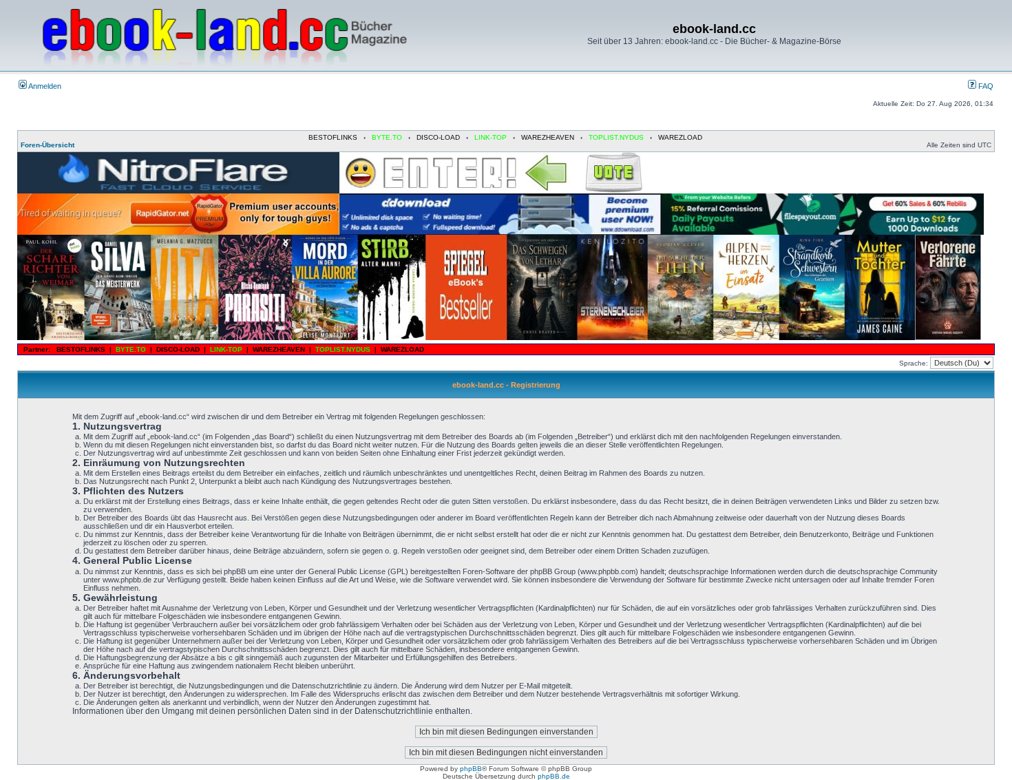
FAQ (984, 86)
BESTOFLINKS (332, 137)
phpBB (471, 768)
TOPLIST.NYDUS (616, 137)
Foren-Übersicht (47, 145)
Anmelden (44, 86)
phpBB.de (554, 776)
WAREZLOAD (680, 137)
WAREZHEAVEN (547, 137)
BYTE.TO (387, 137)
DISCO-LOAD (438, 137)
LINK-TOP (490, 137)
